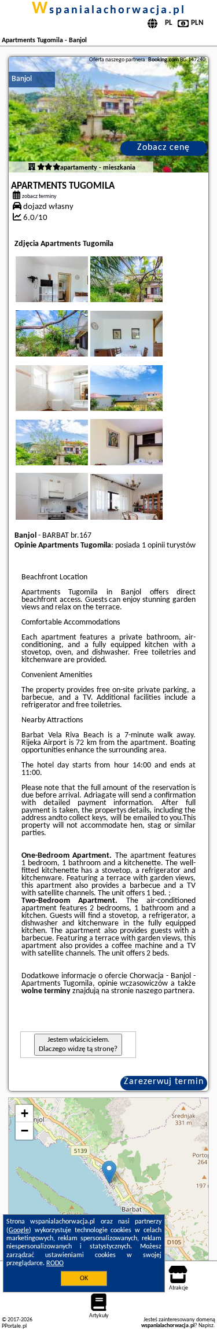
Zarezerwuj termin (164, 1081)
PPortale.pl (14, 1326)
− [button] (24, 1130)
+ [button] (24, 1113)
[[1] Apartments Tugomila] (108, 114)
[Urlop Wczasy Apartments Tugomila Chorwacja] (68, 290)
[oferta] (31, 167)
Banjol (22, 79)
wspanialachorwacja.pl (109, 10)
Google (19, 1230)
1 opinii (153, 545)
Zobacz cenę (163, 147)
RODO (55, 1263)
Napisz (206, 1325)
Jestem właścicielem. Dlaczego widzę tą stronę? (78, 1044)
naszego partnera (164, 991)
